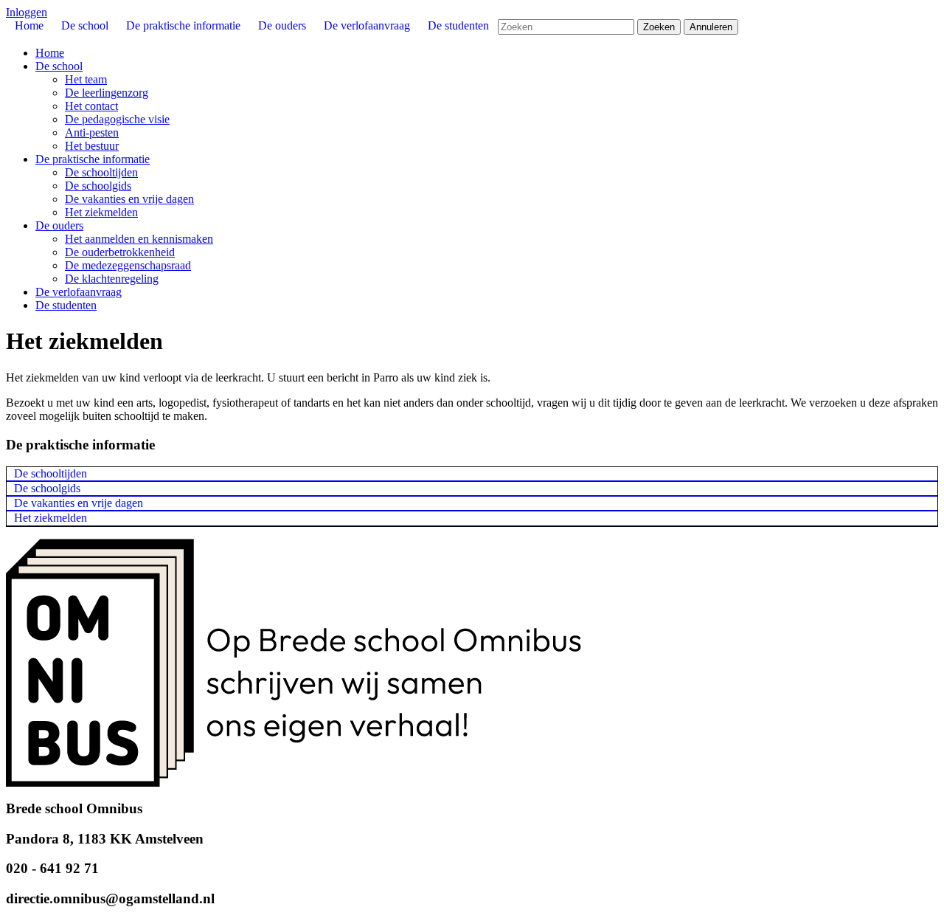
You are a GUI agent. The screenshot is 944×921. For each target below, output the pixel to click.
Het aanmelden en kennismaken (139, 238)
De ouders (59, 225)
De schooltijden (101, 172)
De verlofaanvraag (78, 292)
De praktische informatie (92, 159)
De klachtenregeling (112, 278)
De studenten (66, 305)
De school (59, 66)
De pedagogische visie (117, 119)
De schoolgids (98, 185)
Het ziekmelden (101, 212)
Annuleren (711, 26)
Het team (86, 79)
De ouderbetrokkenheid (120, 252)
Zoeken (659, 26)
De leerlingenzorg (106, 92)
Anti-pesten (92, 132)
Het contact (91, 106)
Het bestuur (92, 145)
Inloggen (26, 12)
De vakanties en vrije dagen (129, 199)
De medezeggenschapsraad (128, 265)
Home (49, 52)
